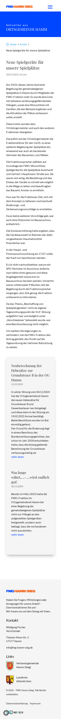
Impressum (35, 703)
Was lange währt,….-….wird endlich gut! (30, 477)
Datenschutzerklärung (17, 703)
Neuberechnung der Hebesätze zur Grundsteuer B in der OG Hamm (30, 372)
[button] (6, 713)
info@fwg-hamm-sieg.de (19, 647)
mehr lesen (17, 456)
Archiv (23, 74)
